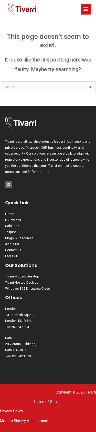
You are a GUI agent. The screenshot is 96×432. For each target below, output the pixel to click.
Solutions (12, 226)
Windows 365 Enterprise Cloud (27, 288)
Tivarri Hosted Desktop (22, 282)
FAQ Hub (11, 256)
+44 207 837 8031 (18, 327)
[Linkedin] (8, 184)
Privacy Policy (11, 411)
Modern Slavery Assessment (24, 420)
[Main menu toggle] (86, 9)
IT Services (13, 220)
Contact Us (13, 250)
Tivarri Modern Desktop (22, 276)
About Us (12, 244)
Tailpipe (11, 232)
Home (9, 214)
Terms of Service (48, 401)
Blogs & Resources (19, 238)
